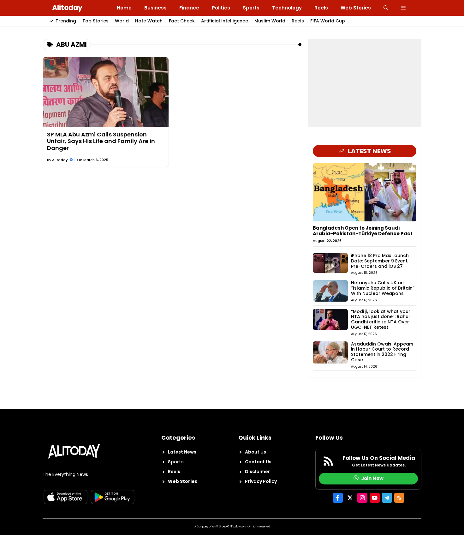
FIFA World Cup (327, 21)
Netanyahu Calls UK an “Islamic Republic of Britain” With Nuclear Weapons (382, 288)
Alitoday (67, 8)
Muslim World (269, 21)
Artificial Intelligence (224, 21)
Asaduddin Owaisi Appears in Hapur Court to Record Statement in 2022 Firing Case (382, 352)
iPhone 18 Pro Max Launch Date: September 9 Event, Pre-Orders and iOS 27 (380, 260)
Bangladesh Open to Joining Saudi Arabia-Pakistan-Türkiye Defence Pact (363, 231)
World (122, 21)
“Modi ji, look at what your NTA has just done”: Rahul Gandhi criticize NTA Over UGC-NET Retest (380, 319)
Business (155, 7)
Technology (287, 7)
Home (124, 7)
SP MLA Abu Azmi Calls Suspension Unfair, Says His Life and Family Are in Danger (101, 141)
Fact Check (182, 21)
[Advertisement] (364, 83)
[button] (386, 8)
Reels (321, 7)
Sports (251, 7)
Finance (189, 7)
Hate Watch (149, 21)
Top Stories (95, 21)
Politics (221, 7)
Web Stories (356, 7)
